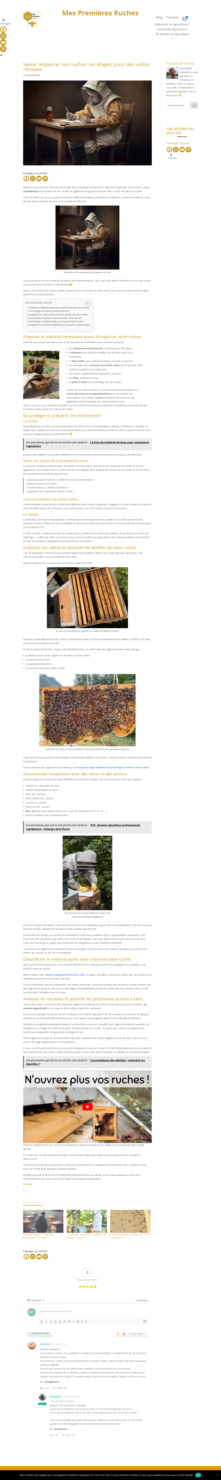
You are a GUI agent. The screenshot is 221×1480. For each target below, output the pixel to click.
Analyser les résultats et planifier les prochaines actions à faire (59, 324)
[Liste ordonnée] (60, 1322)
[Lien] (78, 1322)
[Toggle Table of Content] (86, 303)
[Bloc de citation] (69, 1322)
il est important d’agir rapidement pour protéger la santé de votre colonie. (111, 767)
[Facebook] (26, 178)
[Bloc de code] (73, 1322)
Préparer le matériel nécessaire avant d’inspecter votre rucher (59, 307)
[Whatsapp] (32, 178)
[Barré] (55, 1322)
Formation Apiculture (172, 29)
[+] (86, 1321)
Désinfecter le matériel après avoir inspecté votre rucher (56, 321)
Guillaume (56, 1396)
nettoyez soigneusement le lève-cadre (65, 974)
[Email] (39, 178)
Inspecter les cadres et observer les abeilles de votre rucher (58, 314)
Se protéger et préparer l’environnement (49, 311)
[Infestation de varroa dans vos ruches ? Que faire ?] (130, 1221)
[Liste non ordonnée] (64, 1322)
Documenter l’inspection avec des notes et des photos (55, 318)
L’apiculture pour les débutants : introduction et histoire (39, 1236)
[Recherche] (194, 105)
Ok (198, 1475)
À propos (172, 17)
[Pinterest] (45, 178)
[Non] (217, 1475)
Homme (70, 1401)
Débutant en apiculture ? (172, 24)
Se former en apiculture (172, 34)
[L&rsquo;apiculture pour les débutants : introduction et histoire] (43, 1221)
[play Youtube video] (87, 1107)
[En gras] (41, 1322)
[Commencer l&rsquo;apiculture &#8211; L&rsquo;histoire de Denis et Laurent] (87, 1221)
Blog (159, 17)
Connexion (142, 1300)
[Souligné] (51, 1322)
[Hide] (1, 55)
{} (82, 1321)
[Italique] (46, 1322)
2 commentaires (31, 75)
